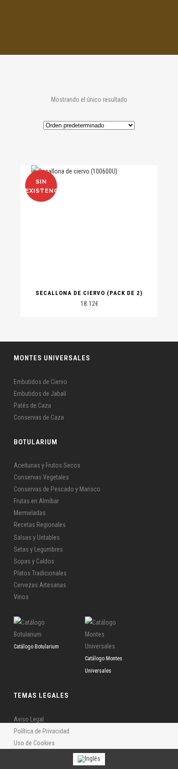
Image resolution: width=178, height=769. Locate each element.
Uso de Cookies (34, 743)
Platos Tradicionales (40, 573)
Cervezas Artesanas (40, 585)
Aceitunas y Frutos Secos (47, 465)
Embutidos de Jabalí (40, 393)
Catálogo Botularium (36, 646)
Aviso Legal (29, 719)
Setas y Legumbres (38, 549)
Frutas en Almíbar (36, 501)
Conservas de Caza (39, 417)
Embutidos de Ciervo (40, 381)
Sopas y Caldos (34, 561)
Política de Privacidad (41, 731)
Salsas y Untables (37, 537)
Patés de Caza (32, 405)
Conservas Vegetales (41, 477)
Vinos (21, 596)
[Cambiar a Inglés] (89, 759)
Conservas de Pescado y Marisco (57, 489)
